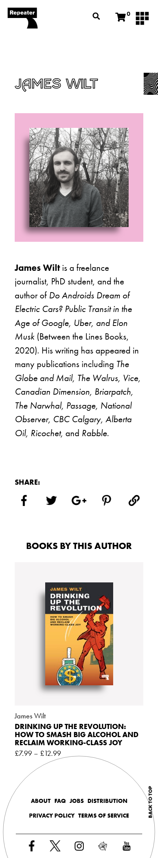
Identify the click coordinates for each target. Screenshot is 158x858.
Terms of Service (103, 815)
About (41, 801)
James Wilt (30, 716)
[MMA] (142, 17)
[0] (120, 17)
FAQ (60, 801)
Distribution (107, 801)
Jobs (76, 801)
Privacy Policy (52, 815)
